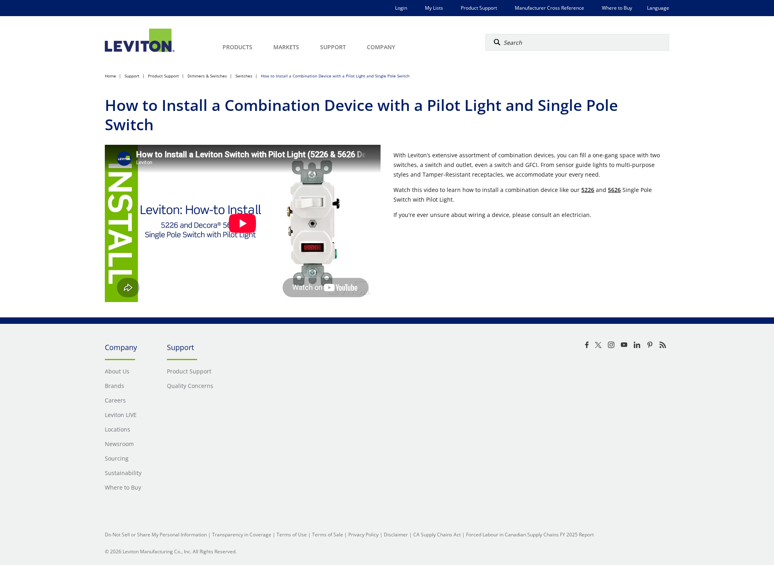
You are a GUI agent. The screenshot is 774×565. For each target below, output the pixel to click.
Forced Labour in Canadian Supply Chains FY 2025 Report (530, 534)
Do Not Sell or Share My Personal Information (156, 534)
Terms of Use (292, 534)
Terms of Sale (327, 534)
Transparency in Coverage (241, 534)
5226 (587, 190)
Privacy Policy (363, 534)
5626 (614, 190)
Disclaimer (396, 534)
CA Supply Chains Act (437, 534)
